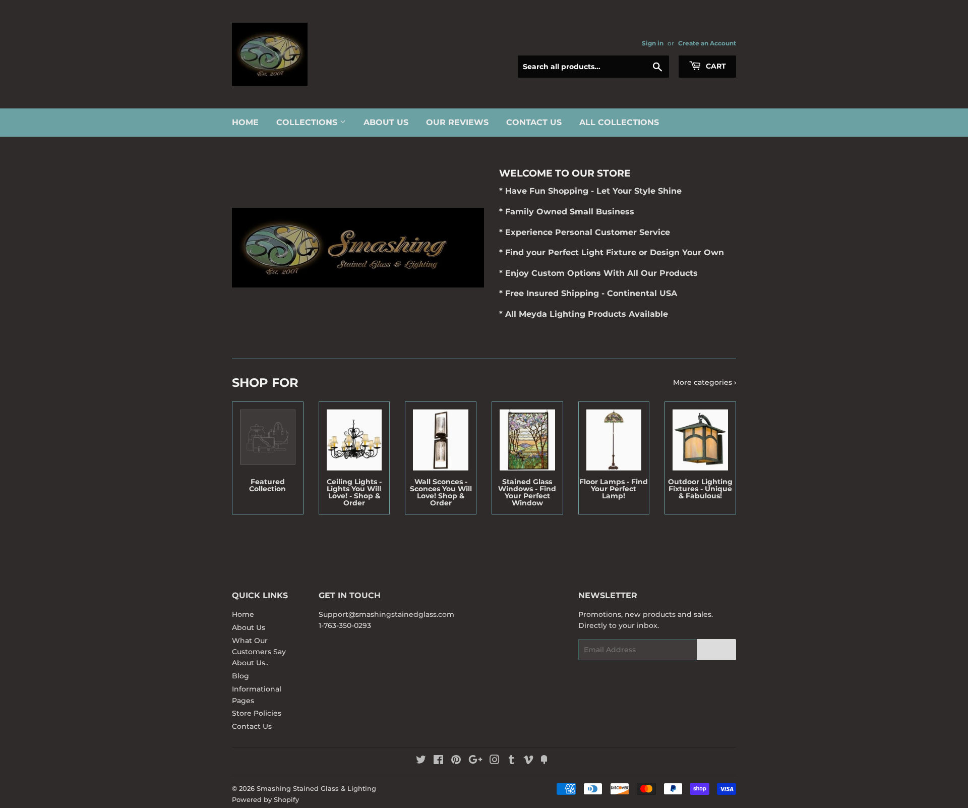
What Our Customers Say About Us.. (259, 652)
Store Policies (256, 713)
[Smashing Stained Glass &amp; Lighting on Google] (475, 761)
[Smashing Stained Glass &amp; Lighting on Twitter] (421, 761)
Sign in (652, 43)
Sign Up (716, 650)
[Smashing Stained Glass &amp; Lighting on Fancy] (544, 761)
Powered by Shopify (265, 799)
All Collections (619, 122)
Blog (240, 675)
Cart (715, 66)
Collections (308, 122)
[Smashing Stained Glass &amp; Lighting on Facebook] (438, 761)
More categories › (704, 382)
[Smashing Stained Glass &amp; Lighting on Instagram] (495, 761)
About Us (386, 122)
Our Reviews (457, 122)
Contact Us (534, 122)
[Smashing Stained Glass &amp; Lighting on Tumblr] (511, 761)
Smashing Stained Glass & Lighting (316, 788)
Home (245, 122)
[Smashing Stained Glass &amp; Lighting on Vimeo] (528, 761)
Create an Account (707, 43)
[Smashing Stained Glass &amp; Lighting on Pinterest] (456, 761)
